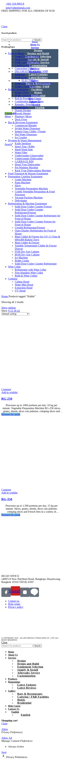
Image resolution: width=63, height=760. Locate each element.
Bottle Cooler (22, 260)
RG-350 (6, 499)
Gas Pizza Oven (23, 65)
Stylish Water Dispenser (27, 128)
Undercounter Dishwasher (29, 158)
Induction (20, 74)
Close (4, 26)
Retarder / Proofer (24, 104)
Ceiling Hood (22, 281)
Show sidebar (8, 307)
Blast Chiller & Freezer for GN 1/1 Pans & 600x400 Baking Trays (37, 238)
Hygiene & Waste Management (24, 140)
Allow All (6, 737)
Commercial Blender (26, 125)
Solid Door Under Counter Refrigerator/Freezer (29, 211)
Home (5, 296)
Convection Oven (24, 68)
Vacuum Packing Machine (29, 197)
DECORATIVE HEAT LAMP (31, 71)
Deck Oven (21, 119)
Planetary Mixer (23, 116)
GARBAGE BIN (24, 161)
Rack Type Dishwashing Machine (33, 170)
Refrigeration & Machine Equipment (27, 203)
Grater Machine (23, 179)
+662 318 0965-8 (15, 3)
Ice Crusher (21, 137)
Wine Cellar (14, 266)
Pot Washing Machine (26, 167)
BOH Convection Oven (27, 95)
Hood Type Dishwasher (27, 164)
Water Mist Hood (24, 284)
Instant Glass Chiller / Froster (30, 131)
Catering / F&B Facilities (39, 88)
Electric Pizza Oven (25, 86)
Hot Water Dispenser (26, 134)
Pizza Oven (21, 77)
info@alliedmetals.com (18, 7)
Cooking (12, 278)
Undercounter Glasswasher (29, 155)
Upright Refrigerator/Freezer (30, 227)
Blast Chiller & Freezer (27, 242)
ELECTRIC (28, 80)
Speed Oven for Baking (27, 56)
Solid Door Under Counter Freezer (33, 206)
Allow (4, 729)
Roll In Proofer (23, 98)
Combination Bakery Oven (29, 101)
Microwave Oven (24, 59)
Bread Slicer (21, 107)
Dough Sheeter (23, 113)
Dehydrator (21, 200)
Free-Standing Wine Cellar (29, 272)
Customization (38, 65)
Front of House (16, 53)
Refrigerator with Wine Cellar (30, 269)
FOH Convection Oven (27, 62)
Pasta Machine (22, 182)
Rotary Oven (22, 92)
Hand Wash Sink (24, 149)
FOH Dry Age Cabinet (27, 251)
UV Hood (20, 290)
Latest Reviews (38, 77)
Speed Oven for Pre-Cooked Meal (33, 83)
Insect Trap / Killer (25, 146)
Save (4, 752)
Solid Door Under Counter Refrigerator (36, 263)
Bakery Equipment (18, 89)
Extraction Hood (23, 287)
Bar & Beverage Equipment (23, 122)
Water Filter (21, 152)
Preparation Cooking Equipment (25, 176)
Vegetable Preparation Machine (31, 188)
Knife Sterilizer (23, 143)
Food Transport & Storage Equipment (28, 173)
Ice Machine (21, 257)
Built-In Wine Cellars (26, 275)
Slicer (18, 185)
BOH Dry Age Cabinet (27, 254)
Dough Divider (23, 110)
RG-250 (6, 398)
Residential (24, 702)
